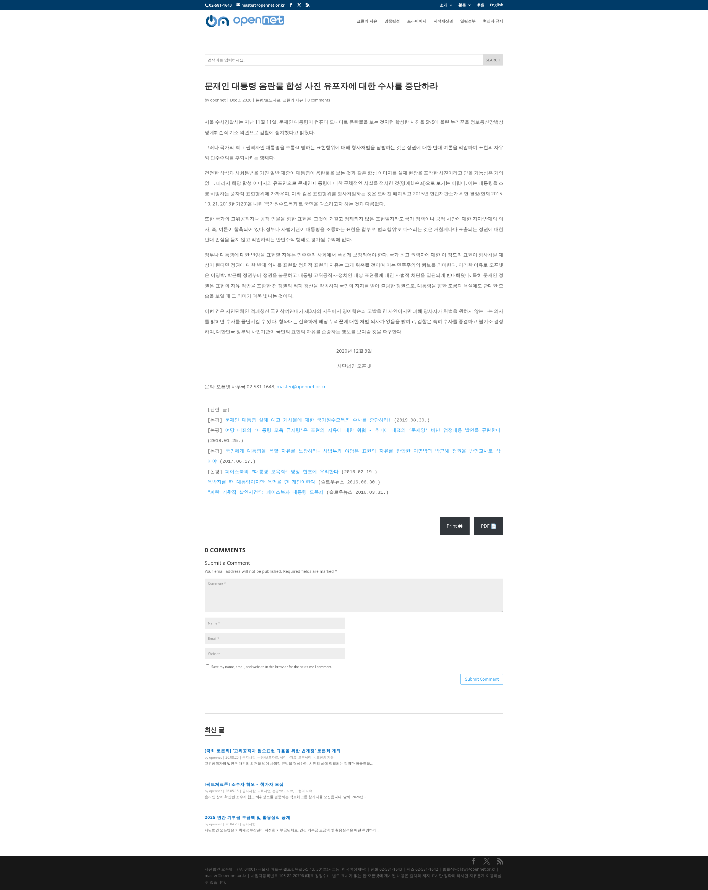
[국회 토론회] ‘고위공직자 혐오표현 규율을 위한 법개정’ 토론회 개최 (273, 750)
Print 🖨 (455, 526)
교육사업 (263, 790)
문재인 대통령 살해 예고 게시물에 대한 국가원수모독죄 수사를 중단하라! (308, 420)
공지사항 (249, 757)
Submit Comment (482, 679)
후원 (481, 5)
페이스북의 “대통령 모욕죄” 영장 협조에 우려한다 (282, 472)
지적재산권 (443, 21)
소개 (443, 5)
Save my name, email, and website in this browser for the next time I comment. (271, 666)
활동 (462, 5)
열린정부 (468, 21)
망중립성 (392, 21)
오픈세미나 (306, 757)
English (496, 5)
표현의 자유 (367, 21)
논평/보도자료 (268, 100)
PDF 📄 (488, 526)
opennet (218, 100)
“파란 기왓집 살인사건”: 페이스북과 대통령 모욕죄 (265, 492)
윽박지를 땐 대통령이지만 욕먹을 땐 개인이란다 (261, 482)
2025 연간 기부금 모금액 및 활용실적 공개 (247, 817)
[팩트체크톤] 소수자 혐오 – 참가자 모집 (244, 784)
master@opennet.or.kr (301, 386)
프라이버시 (416, 21)
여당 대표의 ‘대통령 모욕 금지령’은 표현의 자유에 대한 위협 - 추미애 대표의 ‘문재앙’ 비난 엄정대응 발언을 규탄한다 (363, 430)
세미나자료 (288, 757)
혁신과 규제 (493, 21)
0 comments (319, 100)
